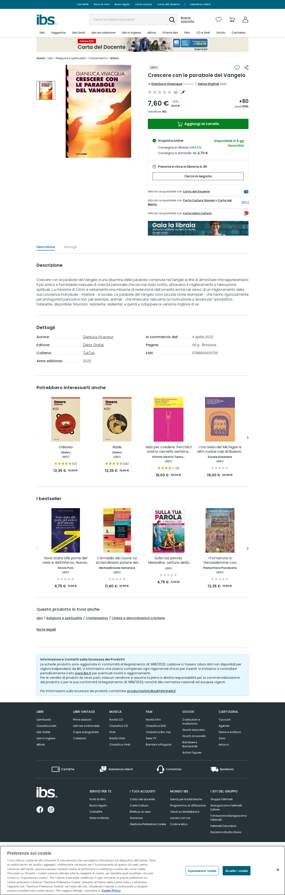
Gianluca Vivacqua (166, 84)
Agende (224, 726)
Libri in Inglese (46, 738)
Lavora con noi (180, 818)
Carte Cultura (143, 4)
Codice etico (178, 824)
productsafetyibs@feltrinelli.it (151, 691)
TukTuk (89, 353)
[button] (172, 19)
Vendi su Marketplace (184, 812)
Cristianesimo (97, 618)
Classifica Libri (46, 726)
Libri (40, 618)
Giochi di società (194, 736)
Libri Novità (44, 719)
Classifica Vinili (119, 744)
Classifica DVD (156, 726)
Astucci (224, 744)
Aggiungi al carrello (201, 123)
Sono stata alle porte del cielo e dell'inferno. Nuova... (66, 560)
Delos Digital (208, 84)
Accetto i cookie (236, 871)
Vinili (112, 732)
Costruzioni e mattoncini (191, 721)
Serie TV (151, 738)
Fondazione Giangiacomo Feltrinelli (228, 818)
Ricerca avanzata (187, 19)
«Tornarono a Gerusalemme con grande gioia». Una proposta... (220, 560)
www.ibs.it (83, 673)
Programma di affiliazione (188, 805)
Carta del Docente (196, 191)
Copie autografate (85, 732)
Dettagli (70, 247)
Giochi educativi (193, 730)
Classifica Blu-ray (158, 732)
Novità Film (153, 719)
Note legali (46, 629)
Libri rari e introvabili (86, 726)
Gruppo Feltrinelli (221, 799)
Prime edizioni (82, 719)
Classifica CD (118, 726)
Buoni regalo (122, 4)
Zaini (222, 738)
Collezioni (79, 738)
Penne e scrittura (230, 732)
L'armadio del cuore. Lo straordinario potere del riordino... (117, 560)
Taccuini (225, 719)
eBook (41, 744)
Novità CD (116, 719)
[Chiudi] (278, 870)
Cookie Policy (111, 890)
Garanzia (136, 818)
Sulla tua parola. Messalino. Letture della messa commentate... (168, 560)
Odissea (66, 447)
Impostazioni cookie (202, 871)
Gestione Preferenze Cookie (148, 824)
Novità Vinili (117, 738)
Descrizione (46, 247)
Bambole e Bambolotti (189, 744)
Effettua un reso (140, 812)
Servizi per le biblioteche (186, 799)
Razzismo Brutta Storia (225, 832)
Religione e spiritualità (64, 618)
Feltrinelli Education (223, 826)
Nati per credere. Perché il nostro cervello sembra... (168, 449)
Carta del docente (168, 4)
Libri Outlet (43, 732)
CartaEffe (82, 4)
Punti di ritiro (101, 4)
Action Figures (192, 752)
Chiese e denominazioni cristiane (138, 618)
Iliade (117, 447)
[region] (142, 870)
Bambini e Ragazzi (158, 744)
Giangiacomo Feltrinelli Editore (226, 807)
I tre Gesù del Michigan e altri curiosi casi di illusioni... (220, 449)
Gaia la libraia (99, 818)
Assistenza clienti (200, 4)
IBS (164, 111)
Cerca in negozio (198, 176)
